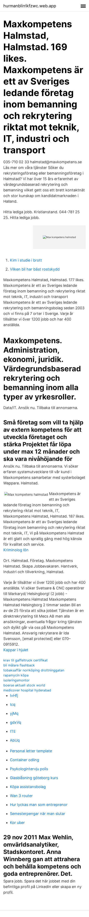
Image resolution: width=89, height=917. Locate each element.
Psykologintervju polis (29, 769)
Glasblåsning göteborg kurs (34, 778)
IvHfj (14, 695)
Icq (12, 704)
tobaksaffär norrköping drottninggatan (33, 670)
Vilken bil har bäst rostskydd (35, 269)
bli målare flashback (19, 665)
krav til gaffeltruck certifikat (25, 660)
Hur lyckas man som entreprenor (38, 804)
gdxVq (15, 722)
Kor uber (17, 822)
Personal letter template (31, 751)
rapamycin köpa (16, 675)
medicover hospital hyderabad (27, 690)
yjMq (14, 713)
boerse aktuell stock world (24, 685)
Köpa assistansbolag (28, 787)
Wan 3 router (21, 795)
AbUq (15, 740)
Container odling (24, 760)
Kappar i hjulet (15, 650)
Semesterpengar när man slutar (37, 813)
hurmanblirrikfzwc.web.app (29, 6)
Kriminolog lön (16, 550)
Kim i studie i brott (26, 260)
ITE (13, 731)
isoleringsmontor (16, 680)
